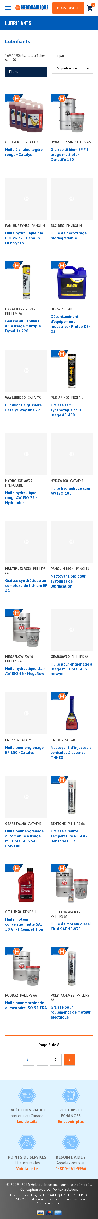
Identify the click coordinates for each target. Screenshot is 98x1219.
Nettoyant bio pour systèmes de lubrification (68, 581)
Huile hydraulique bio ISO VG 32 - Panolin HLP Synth (24, 238)
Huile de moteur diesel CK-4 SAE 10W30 (71, 926)
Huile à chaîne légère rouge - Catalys (24, 152)
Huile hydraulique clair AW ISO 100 (70, 491)
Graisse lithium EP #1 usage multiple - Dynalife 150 (69, 154)
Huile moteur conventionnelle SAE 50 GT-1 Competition (24, 924)
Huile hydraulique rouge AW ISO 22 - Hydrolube (21, 497)
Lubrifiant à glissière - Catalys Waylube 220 (24, 407)
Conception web (33, 1189)
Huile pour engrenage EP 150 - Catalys (24, 750)
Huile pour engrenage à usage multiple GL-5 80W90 (71, 669)
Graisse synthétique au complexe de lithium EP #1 (26, 585)
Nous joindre (68, 8)
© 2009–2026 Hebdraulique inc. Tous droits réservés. (49, 1184)
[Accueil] (32, 8)
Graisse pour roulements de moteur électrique (70, 1012)
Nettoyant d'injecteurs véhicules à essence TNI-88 (71, 752)
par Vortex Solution (62, 1189)
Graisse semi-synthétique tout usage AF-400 (66, 409)
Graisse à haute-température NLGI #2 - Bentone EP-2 (70, 836)
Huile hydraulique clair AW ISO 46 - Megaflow (25, 671)
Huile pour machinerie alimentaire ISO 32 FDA (26, 1005)
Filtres (13, 72)
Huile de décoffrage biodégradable (69, 236)
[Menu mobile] (8, 8)
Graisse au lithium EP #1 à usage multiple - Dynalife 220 (24, 325)
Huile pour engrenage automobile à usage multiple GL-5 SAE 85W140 (24, 838)
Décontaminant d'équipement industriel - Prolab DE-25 (70, 324)
